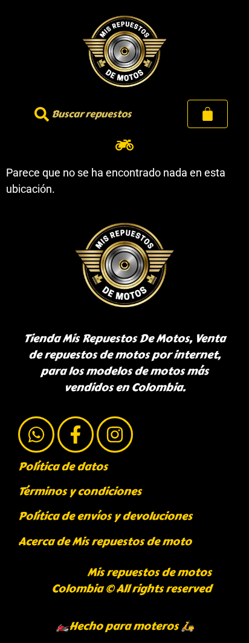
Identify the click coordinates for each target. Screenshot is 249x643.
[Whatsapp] (36, 434)
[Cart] (207, 114)
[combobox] (89, 114)
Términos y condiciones (79, 491)
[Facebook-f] (75, 434)
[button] (124, 144)
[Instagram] (115, 434)
